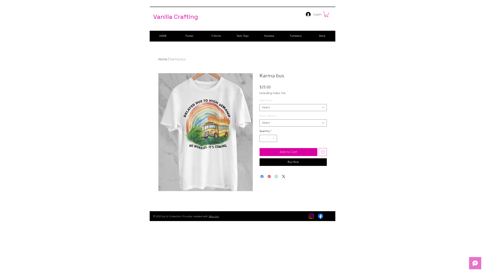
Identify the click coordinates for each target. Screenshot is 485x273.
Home (162, 59)
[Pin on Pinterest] (269, 176)
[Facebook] (320, 216)
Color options (269, 116)
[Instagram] (311, 216)
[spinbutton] (268, 138)
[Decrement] (262, 138)
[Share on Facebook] (262, 176)
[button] (326, 14)
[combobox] (293, 107)
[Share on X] (283, 176)
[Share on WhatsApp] (276, 176)
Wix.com (214, 216)
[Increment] (274, 138)
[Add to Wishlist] (323, 152)
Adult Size (267, 100)
